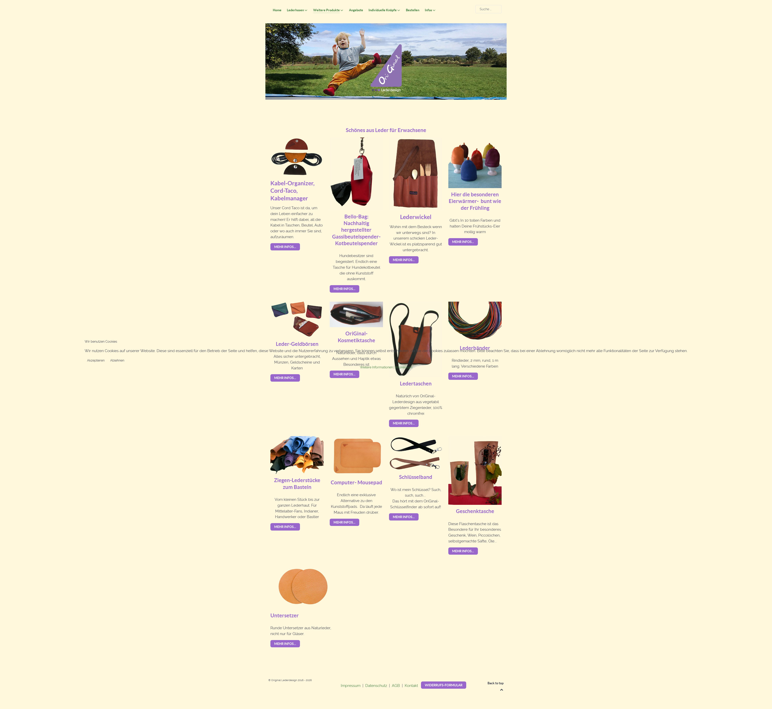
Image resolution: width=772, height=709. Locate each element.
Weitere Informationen (376, 367)
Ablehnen (117, 360)
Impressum (403, 367)
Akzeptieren (96, 360)
